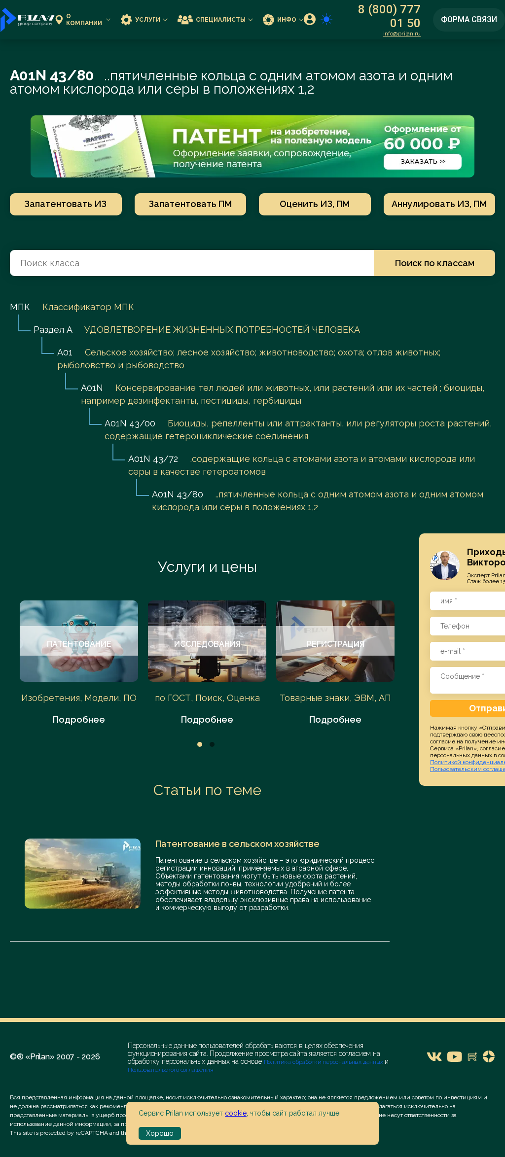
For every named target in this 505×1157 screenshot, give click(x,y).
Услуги (147, 19)
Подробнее (79, 719)
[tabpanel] (79, 663)
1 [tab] (199, 744)
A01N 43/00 (130, 423)
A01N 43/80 (177, 494)
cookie (236, 1113)
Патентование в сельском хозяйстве (237, 844)
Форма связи (469, 19)
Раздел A (53, 329)
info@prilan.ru (402, 33)
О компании (84, 20)
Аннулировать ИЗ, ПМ (439, 204)
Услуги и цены (207, 566)
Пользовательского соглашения (171, 1069)
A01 (64, 352)
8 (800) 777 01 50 (389, 16)
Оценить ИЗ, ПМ (315, 204)
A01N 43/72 (153, 459)
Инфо (286, 19)
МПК (20, 307)
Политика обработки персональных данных (324, 1061)
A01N (92, 388)
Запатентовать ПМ (190, 204)
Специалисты (221, 19)
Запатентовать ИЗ (66, 204)
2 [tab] (212, 744)
